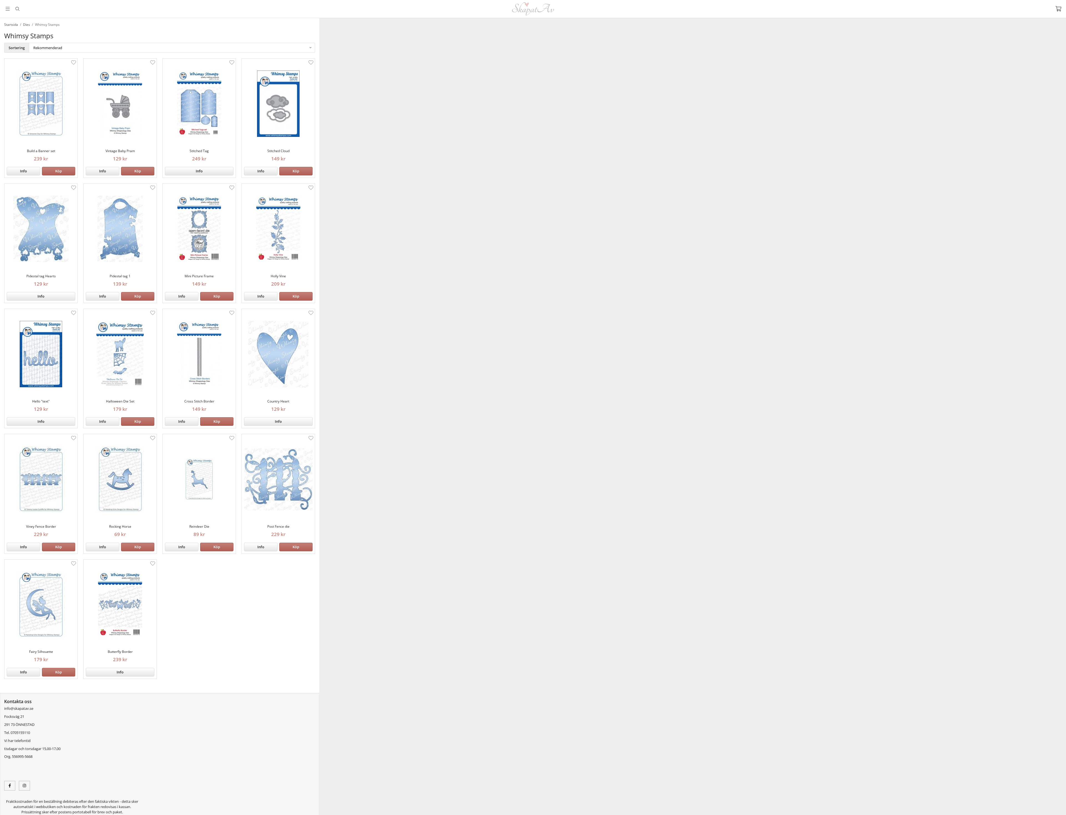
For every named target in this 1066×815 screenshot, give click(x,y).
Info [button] (23, 170)
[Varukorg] (1058, 9)
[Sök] (17, 8)
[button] (59, 171)
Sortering (17, 47)
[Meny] (7, 9)
